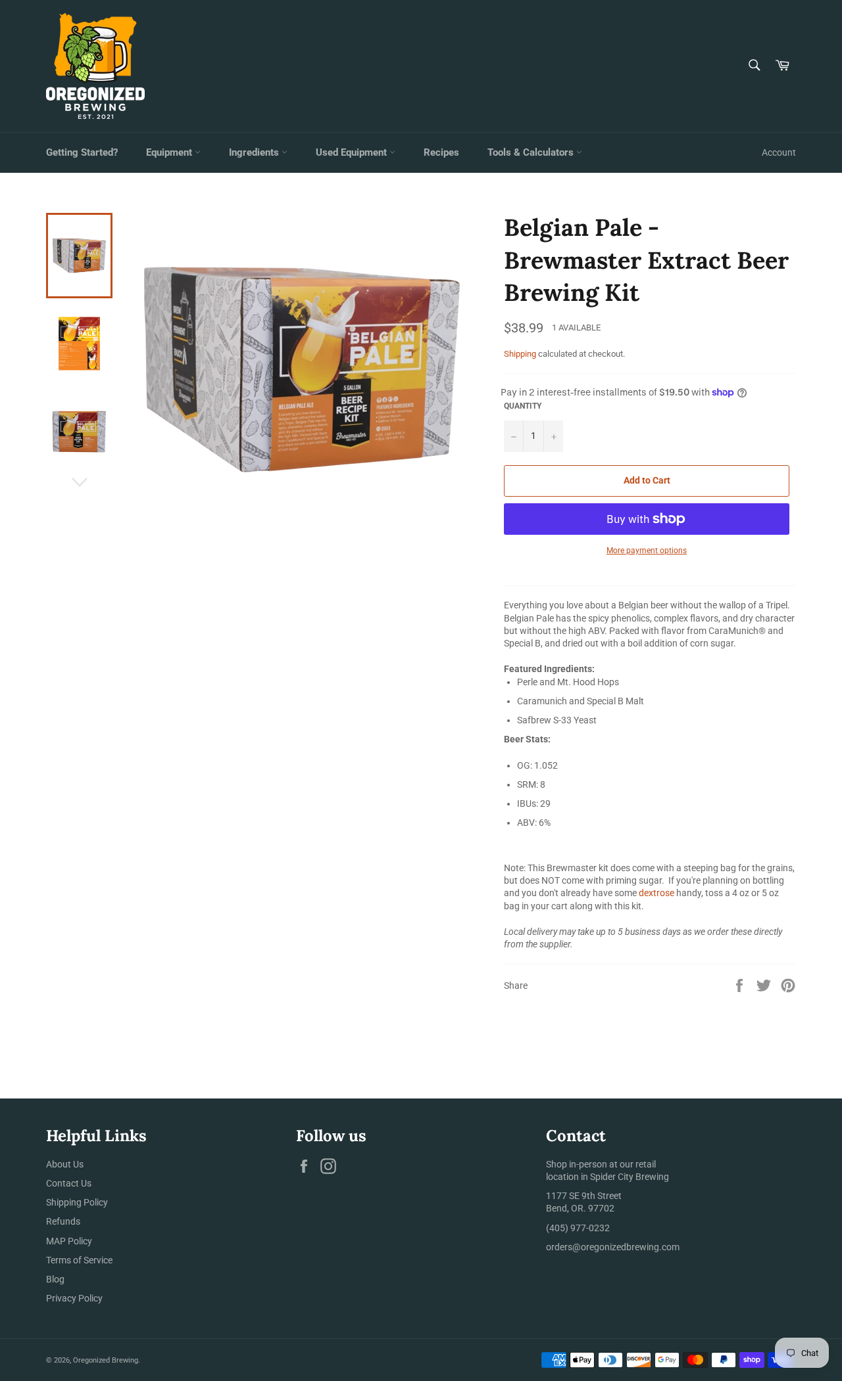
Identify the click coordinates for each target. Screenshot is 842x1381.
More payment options (647, 550)
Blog (55, 1279)
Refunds (63, 1221)
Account (779, 152)
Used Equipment (352, 152)
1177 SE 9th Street (584, 1195)
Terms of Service (79, 1260)
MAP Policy (69, 1241)
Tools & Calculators (531, 152)
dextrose (656, 893)
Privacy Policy (74, 1298)
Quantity (522, 406)
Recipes (441, 152)
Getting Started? (82, 152)
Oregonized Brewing (105, 1360)
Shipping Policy (77, 1202)
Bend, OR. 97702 (580, 1208)
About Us (65, 1164)
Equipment (170, 152)
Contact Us (68, 1183)
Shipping (520, 354)
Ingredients (255, 152)
